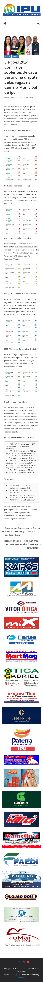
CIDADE (7, 56)
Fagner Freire (28, 97)
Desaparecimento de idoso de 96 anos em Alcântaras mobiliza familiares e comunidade (21, 544)
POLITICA (15, 56)
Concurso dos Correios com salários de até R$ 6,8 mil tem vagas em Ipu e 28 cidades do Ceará (22, 531)
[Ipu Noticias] (5, 23)
